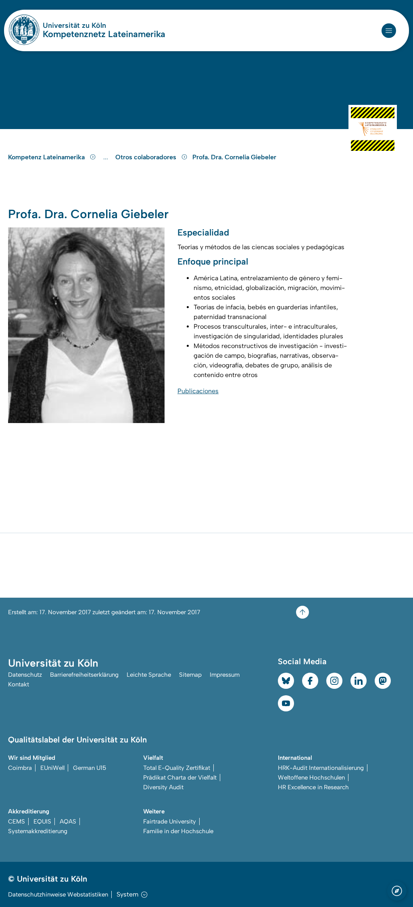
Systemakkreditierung (37, 831)
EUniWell (52, 767)
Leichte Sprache (149, 674)
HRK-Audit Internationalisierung (321, 767)
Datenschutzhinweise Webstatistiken (58, 894)
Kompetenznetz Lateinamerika (104, 34)
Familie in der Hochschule (178, 831)
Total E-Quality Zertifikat (176, 767)
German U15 (89, 767)
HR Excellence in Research (313, 787)
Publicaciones (198, 391)
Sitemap (190, 674)
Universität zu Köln (98, 25)
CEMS (16, 821)
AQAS (68, 821)
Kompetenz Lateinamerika (47, 157)
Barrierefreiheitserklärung (84, 674)
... (107, 157)
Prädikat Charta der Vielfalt (180, 777)
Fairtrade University (169, 821)
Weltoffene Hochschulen (311, 777)
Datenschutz (25, 674)
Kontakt (18, 684)
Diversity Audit (163, 787)
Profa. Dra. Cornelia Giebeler (234, 157)
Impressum (225, 674)
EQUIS (42, 821)
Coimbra (20, 767)
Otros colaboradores (146, 157)
